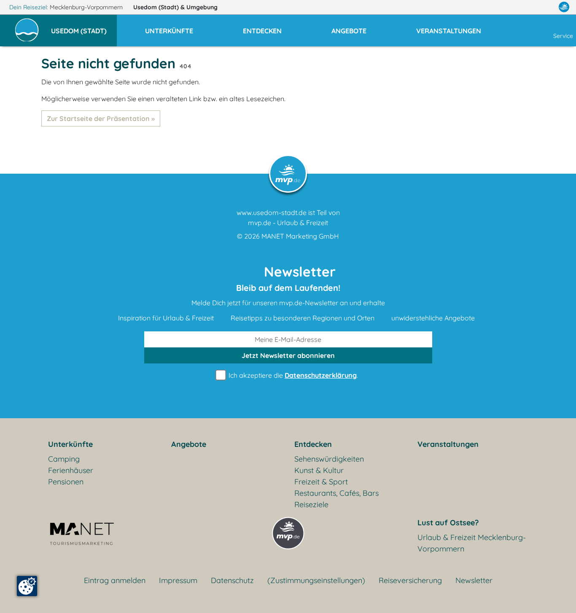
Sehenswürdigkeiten (329, 459)
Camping (64, 459)
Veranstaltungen (448, 444)
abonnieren (288, 355)
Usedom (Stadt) (175, 7)
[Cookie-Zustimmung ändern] (27, 586)
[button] (84, 27)
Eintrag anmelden (114, 580)
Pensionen (65, 482)
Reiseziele (311, 504)
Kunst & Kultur (319, 470)
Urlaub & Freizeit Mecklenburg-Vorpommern (471, 543)
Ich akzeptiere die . (292, 375)
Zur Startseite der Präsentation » (101, 118)
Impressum (178, 580)
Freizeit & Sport (321, 482)
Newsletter (474, 580)
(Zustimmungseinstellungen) (316, 580)
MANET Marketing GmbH (300, 236)
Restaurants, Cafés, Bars (336, 493)
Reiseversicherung (410, 580)
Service (563, 36)
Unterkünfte (70, 444)
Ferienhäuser (70, 470)
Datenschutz (232, 580)
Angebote (188, 444)
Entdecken (313, 444)
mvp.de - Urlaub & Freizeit (288, 222)
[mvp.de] (564, 7)
